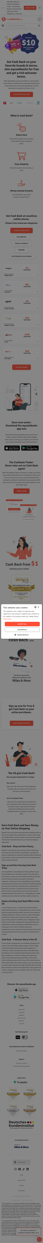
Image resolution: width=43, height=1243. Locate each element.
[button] (21, 635)
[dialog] (21, 621)
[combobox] (35, 607)
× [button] (38, 607)
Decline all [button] (22, 630)
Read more (7, 619)
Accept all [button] (22, 624)
